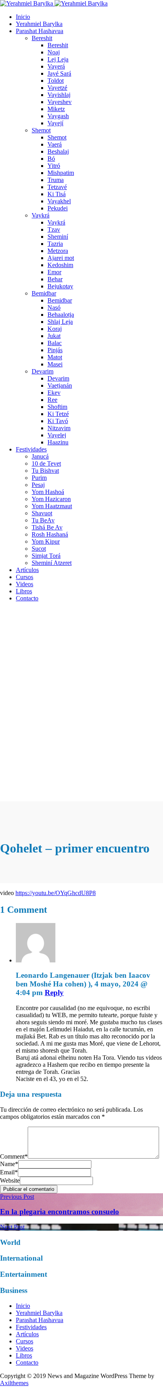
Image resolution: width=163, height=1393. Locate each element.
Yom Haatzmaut (52, 506)
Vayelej (56, 435)
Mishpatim (60, 172)
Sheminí (57, 236)
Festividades (31, 449)
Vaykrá (40, 215)
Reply (54, 992)
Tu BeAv (43, 520)
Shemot (41, 130)
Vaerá (54, 144)
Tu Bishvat (45, 470)
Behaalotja (60, 314)
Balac (54, 343)
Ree (52, 399)
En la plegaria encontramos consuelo (59, 1211)
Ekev (54, 392)
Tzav (53, 229)
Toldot (55, 80)
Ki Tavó (57, 421)
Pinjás (55, 350)
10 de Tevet (46, 463)
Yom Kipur (46, 541)
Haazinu (57, 442)
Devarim (42, 371)
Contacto (27, 598)
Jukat (54, 335)
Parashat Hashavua (39, 31)
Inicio (23, 16)
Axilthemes (14, 1383)
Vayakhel (59, 201)
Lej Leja (57, 59)
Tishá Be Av (47, 527)
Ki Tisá (56, 194)
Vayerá (56, 66)
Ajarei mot (60, 257)
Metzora (57, 250)
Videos (24, 584)
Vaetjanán (59, 385)
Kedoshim (60, 265)
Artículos (27, 569)
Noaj (53, 52)
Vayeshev (59, 101)
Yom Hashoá (48, 491)
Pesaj (38, 484)
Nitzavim (58, 428)
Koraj (54, 328)
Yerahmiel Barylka (39, 23)
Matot (54, 357)
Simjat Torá (46, 555)
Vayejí (55, 123)
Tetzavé (57, 187)
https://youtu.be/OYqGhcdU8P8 (55, 893)
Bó (51, 158)
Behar (55, 279)
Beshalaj (58, 151)
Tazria (55, 243)
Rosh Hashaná (50, 534)
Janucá (40, 456)
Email (9, 1172)
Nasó (54, 307)
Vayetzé (57, 87)
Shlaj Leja (60, 321)
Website (10, 1180)
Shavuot (42, 513)
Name (9, 1164)
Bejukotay (60, 286)
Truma (55, 179)
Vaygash (58, 116)
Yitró (53, 165)
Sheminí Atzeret (52, 562)
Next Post (12, 1227)
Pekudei (57, 208)
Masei (55, 364)
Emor (54, 272)
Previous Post (17, 1196)
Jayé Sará (59, 73)
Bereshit (42, 38)
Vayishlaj (58, 94)
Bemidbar (44, 293)
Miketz (56, 109)
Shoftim (57, 406)
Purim (39, 477)
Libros (24, 591)
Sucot (39, 548)
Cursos (24, 577)
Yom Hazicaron (51, 499)
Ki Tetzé (58, 413)
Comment (14, 1156)
